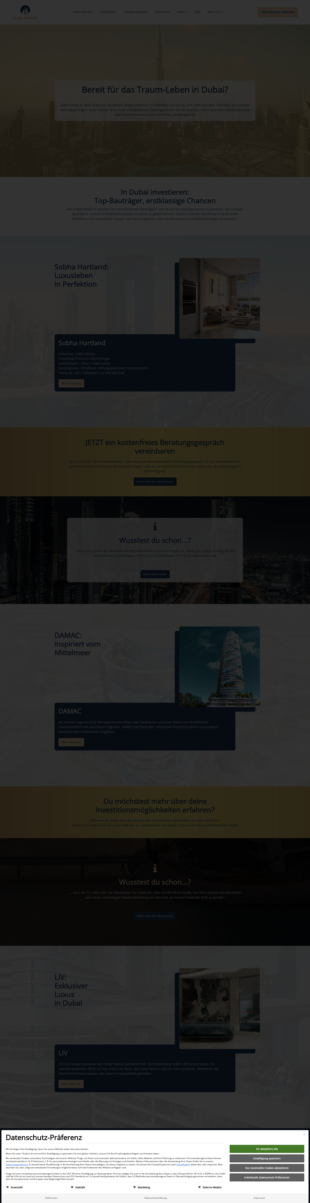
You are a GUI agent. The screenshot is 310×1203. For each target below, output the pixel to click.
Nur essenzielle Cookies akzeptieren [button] (267, 1168)
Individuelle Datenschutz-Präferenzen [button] (267, 1177)
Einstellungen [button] (183, 1164)
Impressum (259, 1197)
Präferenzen (51, 1197)
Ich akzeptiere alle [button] (267, 1149)
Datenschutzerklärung (17, 1164)
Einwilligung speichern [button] (267, 1158)
